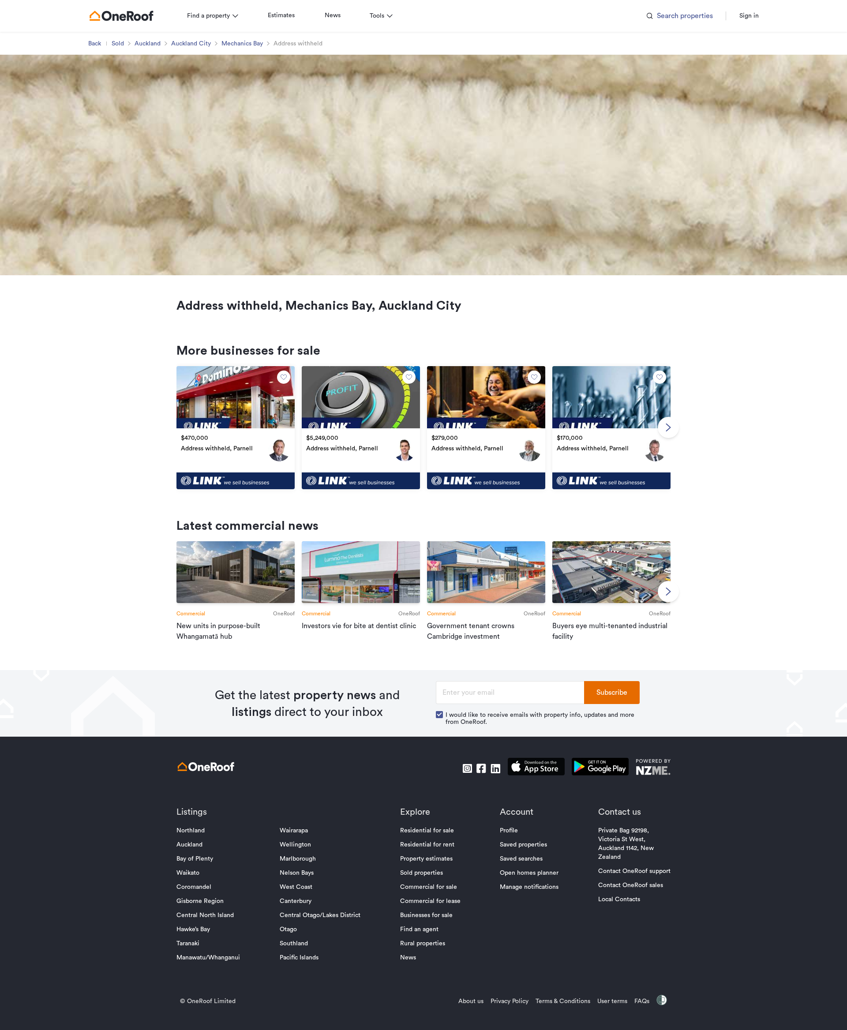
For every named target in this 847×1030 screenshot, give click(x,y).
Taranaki (187, 943)
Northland (190, 831)
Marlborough (298, 859)
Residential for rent (427, 845)
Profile (509, 831)
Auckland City (191, 44)
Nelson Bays (297, 873)
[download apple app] (536, 768)
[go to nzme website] (653, 768)
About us (470, 1001)
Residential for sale (427, 831)
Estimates (281, 15)
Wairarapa (294, 831)
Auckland (148, 44)
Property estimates (426, 859)
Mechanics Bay (242, 44)
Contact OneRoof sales (630, 885)
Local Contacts (619, 899)
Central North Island (205, 915)
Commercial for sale (428, 887)
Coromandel (193, 887)
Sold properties (421, 873)
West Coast (296, 887)
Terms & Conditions (563, 1001)
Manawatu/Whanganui (208, 958)
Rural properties (422, 943)
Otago (288, 929)
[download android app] (600, 768)
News (333, 15)
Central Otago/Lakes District (320, 915)
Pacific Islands (299, 958)
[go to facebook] (481, 768)
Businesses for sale (426, 915)
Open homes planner (529, 873)
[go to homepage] (121, 16)
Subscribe (611, 692)
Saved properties (523, 845)
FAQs (641, 1001)
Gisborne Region (200, 901)
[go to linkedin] (495, 768)
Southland (294, 943)
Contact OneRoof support (634, 871)
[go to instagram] (467, 768)
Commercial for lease (430, 901)
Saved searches (521, 859)
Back (94, 44)
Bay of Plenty (194, 859)
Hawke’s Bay (193, 929)
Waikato (187, 873)
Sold (118, 44)
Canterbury (295, 901)
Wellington (295, 845)
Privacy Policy (509, 1001)
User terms (612, 1001)
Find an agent (419, 929)
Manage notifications (529, 887)
